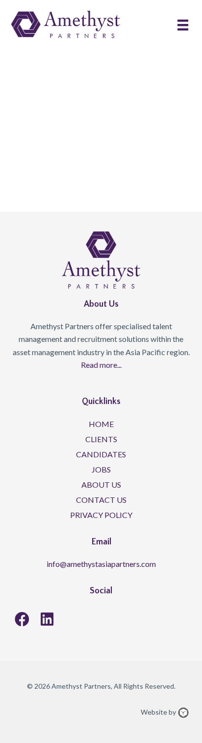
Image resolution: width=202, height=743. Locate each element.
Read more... (101, 364)
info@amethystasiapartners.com (101, 563)
